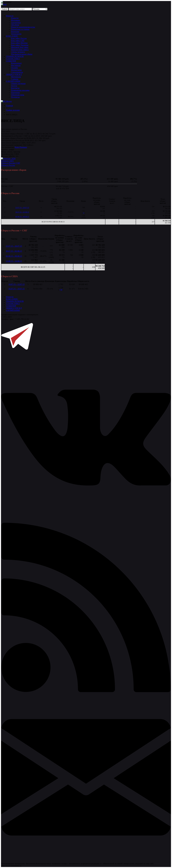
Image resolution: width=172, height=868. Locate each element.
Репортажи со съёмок (20, 29)
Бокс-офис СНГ (18, 41)
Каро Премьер (21, 147)
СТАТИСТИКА (13, 59)
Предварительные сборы (21, 54)
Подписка (15, 97)
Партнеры (15, 92)
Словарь (14, 79)
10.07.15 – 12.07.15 (16, 284)
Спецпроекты (17, 72)
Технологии (16, 34)
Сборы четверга (18, 52)
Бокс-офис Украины (19, 45)
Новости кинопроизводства (23, 27)
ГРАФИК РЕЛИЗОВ (15, 56)
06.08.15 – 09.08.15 (22, 217)
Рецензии (15, 31)
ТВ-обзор (15, 25)
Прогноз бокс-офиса (20, 50)
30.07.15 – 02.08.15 (22, 212)
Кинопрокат (16, 63)
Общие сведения (18, 83)
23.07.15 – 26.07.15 (22, 208)
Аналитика (16, 22)
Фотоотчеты (16, 70)
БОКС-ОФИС (12, 36)
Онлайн (14, 68)
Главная (9, 106)
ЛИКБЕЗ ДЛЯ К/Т (14, 74)
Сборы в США (7, 161)
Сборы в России (8, 165)
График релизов (13, 110)
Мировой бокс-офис (19, 47)
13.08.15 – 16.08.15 (14, 261)
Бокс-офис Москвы (19, 43)
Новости (9, 16)
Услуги (14, 86)
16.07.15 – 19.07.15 (16, 289)
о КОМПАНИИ (13, 310)
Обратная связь (17, 95)
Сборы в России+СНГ (10, 163)
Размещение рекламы (20, 90)
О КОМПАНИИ (13, 81)
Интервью (15, 20)
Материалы (16, 77)
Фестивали (16, 65)
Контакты (15, 88)
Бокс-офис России (19, 38)
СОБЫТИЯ (11, 61)
